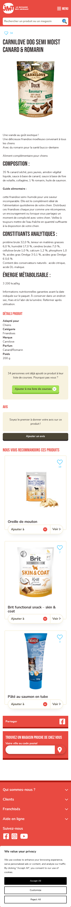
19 (61, 466)
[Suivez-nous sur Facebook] (6, 836)
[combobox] (35, 21)
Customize (35, 890)
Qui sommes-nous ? (19, 790)
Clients (8, 799)
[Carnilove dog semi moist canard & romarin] (35, 89)
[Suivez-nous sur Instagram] (14, 836)
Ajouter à (24, 530)
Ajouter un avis (35, 436)
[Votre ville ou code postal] (35, 749)
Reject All (36, 899)
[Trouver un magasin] (60, 749)
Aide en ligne (13, 819)
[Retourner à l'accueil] (16, 15)
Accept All (35, 881)
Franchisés (11, 809)
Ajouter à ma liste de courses (33, 389)
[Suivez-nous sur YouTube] (24, 836)
